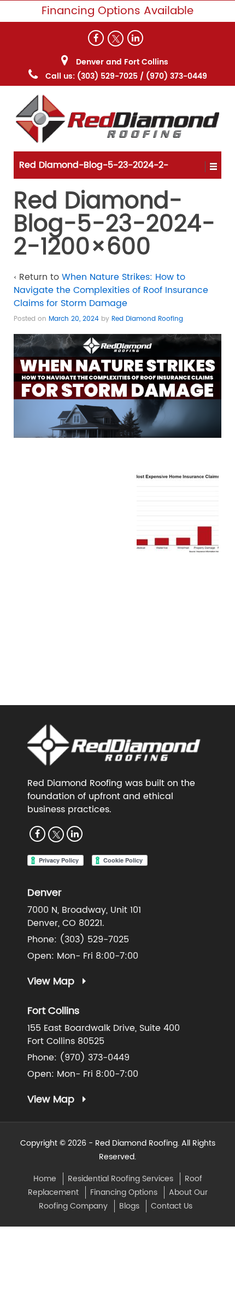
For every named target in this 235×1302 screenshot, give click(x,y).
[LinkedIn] (135, 38)
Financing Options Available (117, 11)
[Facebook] (96, 38)
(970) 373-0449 (176, 76)
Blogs (129, 1206)
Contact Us (171, 1206)
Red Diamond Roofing (147, 319)
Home (44, 1178)
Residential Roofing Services (120, 1178)
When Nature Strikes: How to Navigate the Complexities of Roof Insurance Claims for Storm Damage (111, 290)
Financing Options (123, 1192)
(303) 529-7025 (107, 76)
